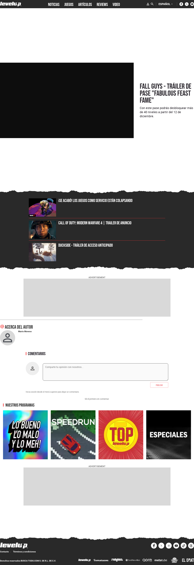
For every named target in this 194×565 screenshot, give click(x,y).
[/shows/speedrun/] (73, 434)
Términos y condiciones (24, 551)
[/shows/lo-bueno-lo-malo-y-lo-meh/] (25, 434)
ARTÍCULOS (85, 4)
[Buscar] (152, 4)
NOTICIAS (53, 4)
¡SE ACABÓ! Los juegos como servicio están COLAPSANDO (95, 200)
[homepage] (10, 4)
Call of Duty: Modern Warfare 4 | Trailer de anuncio (94, 222)
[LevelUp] (84, 560)
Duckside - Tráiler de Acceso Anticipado (85, 245)
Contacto (4, 551)
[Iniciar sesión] (148, 4)
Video (116, 4)
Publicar (159, 385)
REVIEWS (102, 4)
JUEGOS (68, 4)
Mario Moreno (25, 331)
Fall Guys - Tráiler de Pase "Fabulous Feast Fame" (165, 93)
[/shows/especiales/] (168, 434)
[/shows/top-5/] (121, 434)
